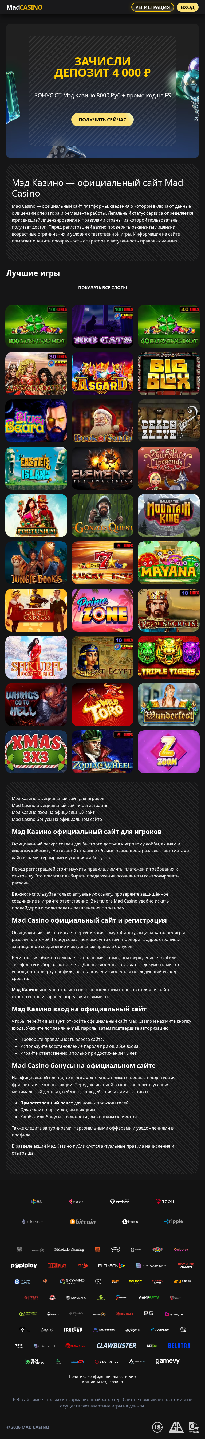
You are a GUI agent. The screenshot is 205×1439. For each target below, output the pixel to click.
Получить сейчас (102, 119)
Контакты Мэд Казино (102, 1381)
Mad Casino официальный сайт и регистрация (60, 805)
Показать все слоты (102, 288)
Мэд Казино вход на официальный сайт (53, 812)
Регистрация (152, 7)
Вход (188, 7)
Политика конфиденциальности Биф (102, 1376)
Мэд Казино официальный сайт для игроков (58, 798)
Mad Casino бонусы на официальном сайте (57, 819)
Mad (24, 7)
